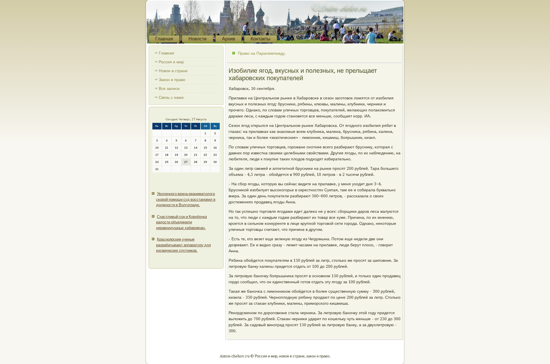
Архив (228, 38)
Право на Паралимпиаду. (262, 53)
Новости (197, 38)
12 (176, 147)
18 (166, 154)
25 (166, 162)
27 (186, 162)
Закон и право (172, 79)
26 (176, 162)
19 (176, 154)
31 (157, 169)
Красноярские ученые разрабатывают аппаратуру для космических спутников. (183, 245)
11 (166, 147)
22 (205, 154)
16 (215, 147)
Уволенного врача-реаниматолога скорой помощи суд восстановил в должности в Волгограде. (185, 199)
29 (205, 162)
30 (215, 162)
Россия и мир (171, 62)
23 (215, 154)
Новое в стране (173, 70)
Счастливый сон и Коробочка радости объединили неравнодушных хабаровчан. (181, 222)
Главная (164, 38)
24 (157, 162)
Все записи (169, 88)
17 (157, 154)
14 (195, 147)
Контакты (260, 38)
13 (186, 147)
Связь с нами (171, 97)
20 (186, 154)
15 (205, 147)
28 (195, 162)
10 (157, 147)
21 (195, 154)
